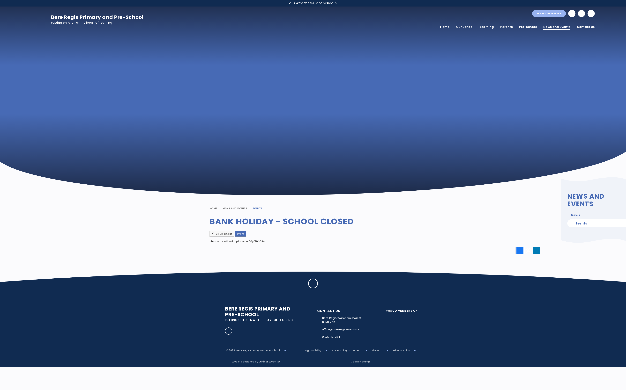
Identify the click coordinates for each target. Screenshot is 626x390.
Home (213, 208)
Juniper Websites (270, 361)
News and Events (235, 208)
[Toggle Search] (591, 13)
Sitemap (377, 350)
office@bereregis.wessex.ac (341, 329)
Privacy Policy (401, 350)
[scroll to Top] (313, 283)
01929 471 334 (331, 337)
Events (257, 208)
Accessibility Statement (346, 350)
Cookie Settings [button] (360, 361)
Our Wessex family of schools (313, 3)
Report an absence (549, 13)
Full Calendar (223, 234)
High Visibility (313, 350)
